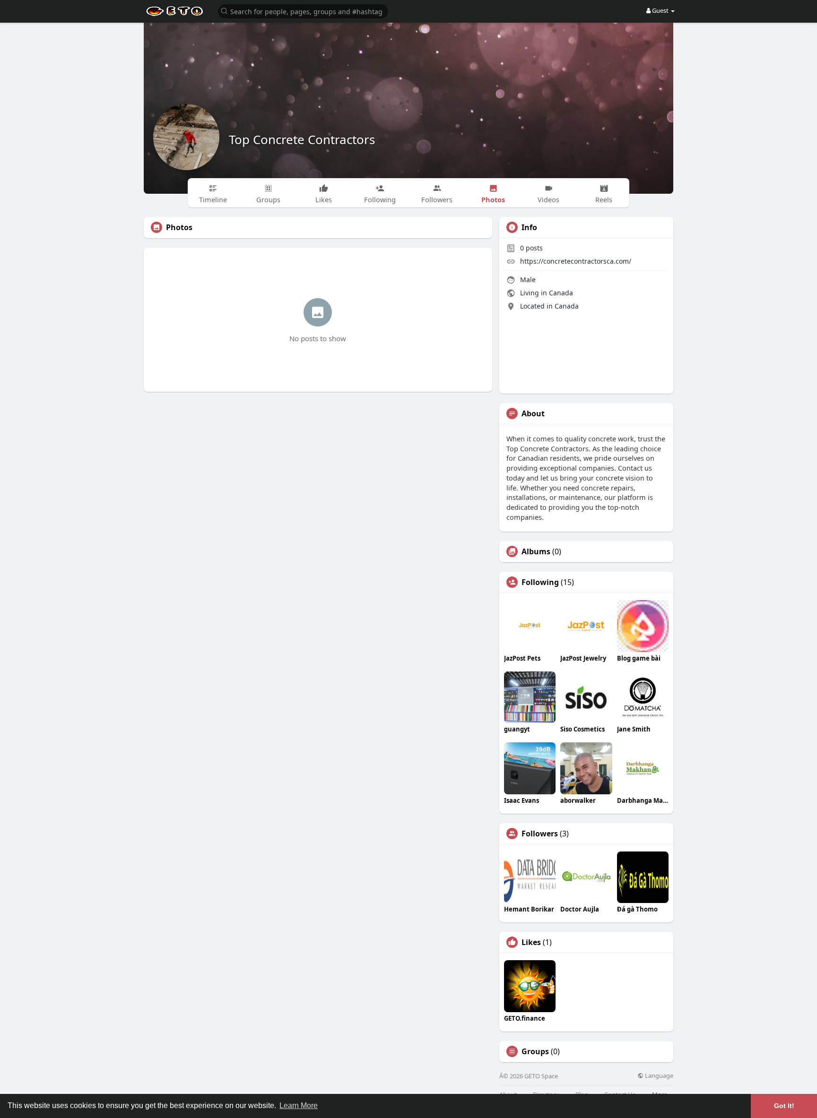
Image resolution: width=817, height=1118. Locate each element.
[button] (303, 10)
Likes (531, 942)
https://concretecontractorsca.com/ (575, 261)
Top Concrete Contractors (302, 139)
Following (540, 582)
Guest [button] (660, 10)
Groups (535, 1051)
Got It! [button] (784, 1105)
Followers (539, 833)
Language (658, 1076)
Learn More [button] (298, 1105)
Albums (535, 551)
